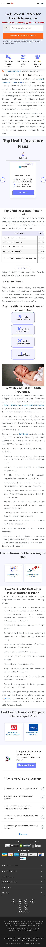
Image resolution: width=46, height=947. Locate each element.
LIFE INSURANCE (8, 877)
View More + (23, 268)
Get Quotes (23, 193)
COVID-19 (23, 434)
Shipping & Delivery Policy (12, 938)
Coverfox (6, 698)
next (43, 179)
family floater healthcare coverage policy (24, 405)
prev (2, 179)
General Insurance (10, 866)
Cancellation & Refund (16, 940)
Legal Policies (37, 938)
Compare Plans (26, 765)
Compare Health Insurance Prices (23, 35)
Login (42, 4)
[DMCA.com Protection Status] (12, 845)
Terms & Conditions (31, 940)
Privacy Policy (27, 938)
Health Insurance (9, 871)
